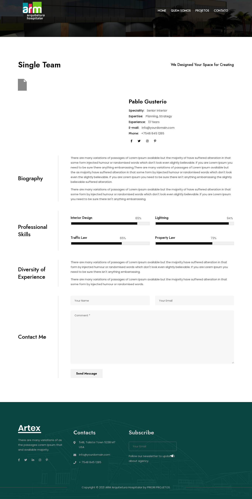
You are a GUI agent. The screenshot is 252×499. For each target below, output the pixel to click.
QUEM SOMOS (181, 10)
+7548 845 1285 (152, 133)
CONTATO (221, 10)
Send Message (86, 373)
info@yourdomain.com (158, 128)
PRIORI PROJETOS (158, 487)
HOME (162, 10)
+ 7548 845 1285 (90, 462)
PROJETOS (202, 10)
